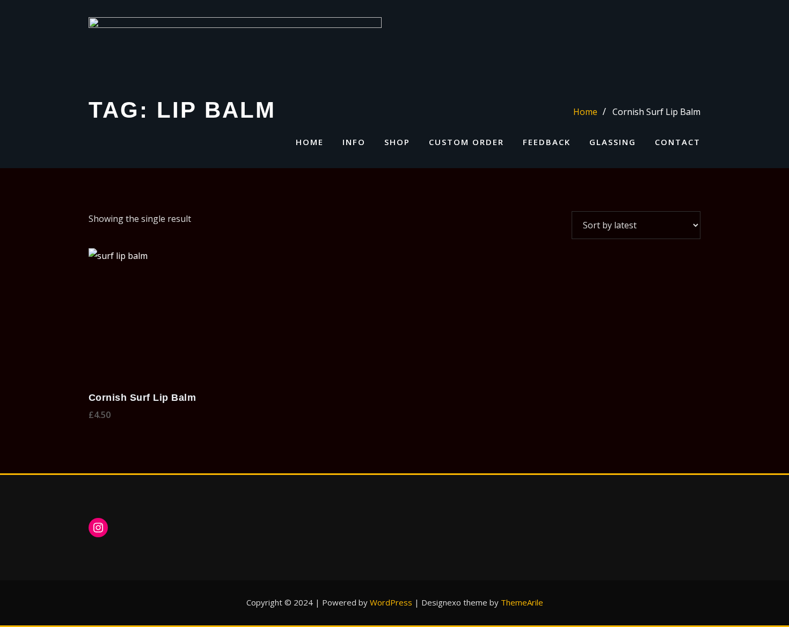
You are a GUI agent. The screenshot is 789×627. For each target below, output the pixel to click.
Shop (397, 141)
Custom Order (466, 141)
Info (354, 141)
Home (310, 141)
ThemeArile (522, 602)
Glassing (612, 141)
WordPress (391, 602)
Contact (677, 141)
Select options (91, 414)
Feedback (547, 141)
